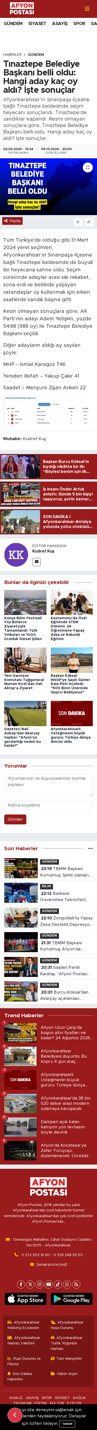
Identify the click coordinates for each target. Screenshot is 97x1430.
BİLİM (46, 886)
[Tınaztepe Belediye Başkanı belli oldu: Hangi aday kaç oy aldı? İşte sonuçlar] (48, 186)
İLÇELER (74, 1403)
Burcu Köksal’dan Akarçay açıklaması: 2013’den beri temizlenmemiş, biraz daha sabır (64, 996)
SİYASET (37, 24)
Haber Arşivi (67, 1374)
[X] (30, 1284)
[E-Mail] (36, 562)
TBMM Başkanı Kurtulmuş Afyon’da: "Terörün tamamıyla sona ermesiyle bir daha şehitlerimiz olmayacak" (65, 946)
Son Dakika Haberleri (19, 1376)
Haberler (12, 55)
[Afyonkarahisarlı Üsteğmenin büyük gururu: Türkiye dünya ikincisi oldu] (72, 713)
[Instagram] (39, 1284)
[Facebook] (21, 1284)
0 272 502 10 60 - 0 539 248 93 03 (52, 1255)
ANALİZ (16, 1398)
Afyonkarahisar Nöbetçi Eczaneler (23, 1325)
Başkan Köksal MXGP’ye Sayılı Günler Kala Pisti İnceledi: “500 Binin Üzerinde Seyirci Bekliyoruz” (70, 684)
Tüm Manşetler (69, 1359)
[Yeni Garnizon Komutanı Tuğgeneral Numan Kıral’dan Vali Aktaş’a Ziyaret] (25, 660)
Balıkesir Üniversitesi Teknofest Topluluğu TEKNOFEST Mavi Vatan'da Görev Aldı (65, 897)
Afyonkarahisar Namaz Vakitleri (23, 1340)
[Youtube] (49, 1284)
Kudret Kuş (43, 551)
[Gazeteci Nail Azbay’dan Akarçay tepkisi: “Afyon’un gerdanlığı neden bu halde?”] (25, 713)
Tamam (67, 1424)
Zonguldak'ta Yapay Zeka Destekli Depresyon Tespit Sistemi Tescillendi (66, 922)
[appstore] (25, 1300)
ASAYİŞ (59, 24)
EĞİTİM (40, 1403)
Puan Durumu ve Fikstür (24, 1361)
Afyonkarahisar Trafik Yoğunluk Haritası (67, 1343)
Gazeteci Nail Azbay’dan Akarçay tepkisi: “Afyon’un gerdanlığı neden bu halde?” (22, 737)
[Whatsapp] (67, 1284)
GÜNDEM (13, 24)
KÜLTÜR (57, 1403)
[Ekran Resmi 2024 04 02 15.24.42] (48, 411)
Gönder (15, 819)
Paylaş (15, 221)
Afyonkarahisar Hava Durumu (67, 1325)
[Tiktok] (58, 1284)
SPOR (79, 24)
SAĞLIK (79, 1398)
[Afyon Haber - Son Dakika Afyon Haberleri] (22, 8)
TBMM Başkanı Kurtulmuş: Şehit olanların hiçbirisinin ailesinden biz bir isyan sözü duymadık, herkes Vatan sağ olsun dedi (65, 872)
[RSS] (76, 1284)
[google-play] (71, 1300)
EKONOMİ (22, 1403)
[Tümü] (90, 848)
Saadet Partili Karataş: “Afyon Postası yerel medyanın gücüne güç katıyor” (64, 971)
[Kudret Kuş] (16, 554)
